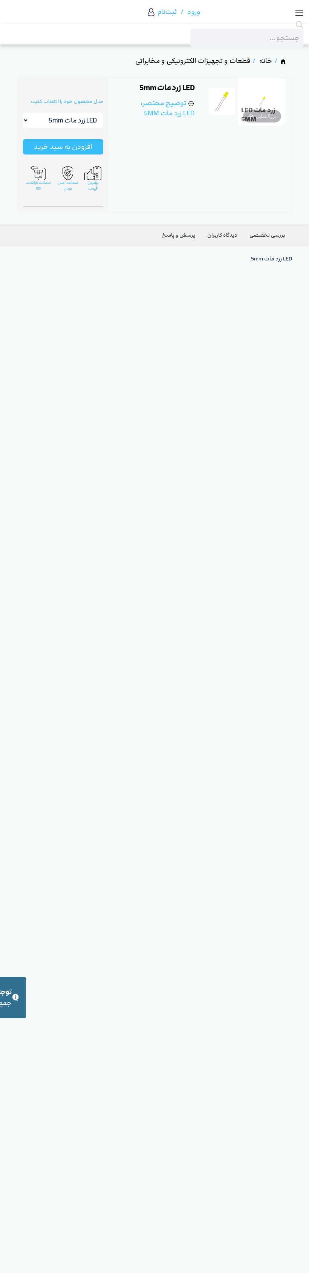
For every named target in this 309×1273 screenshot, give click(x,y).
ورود (193, 12)
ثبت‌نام (167, 12)
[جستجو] (246, 25)
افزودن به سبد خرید (63, 147)
